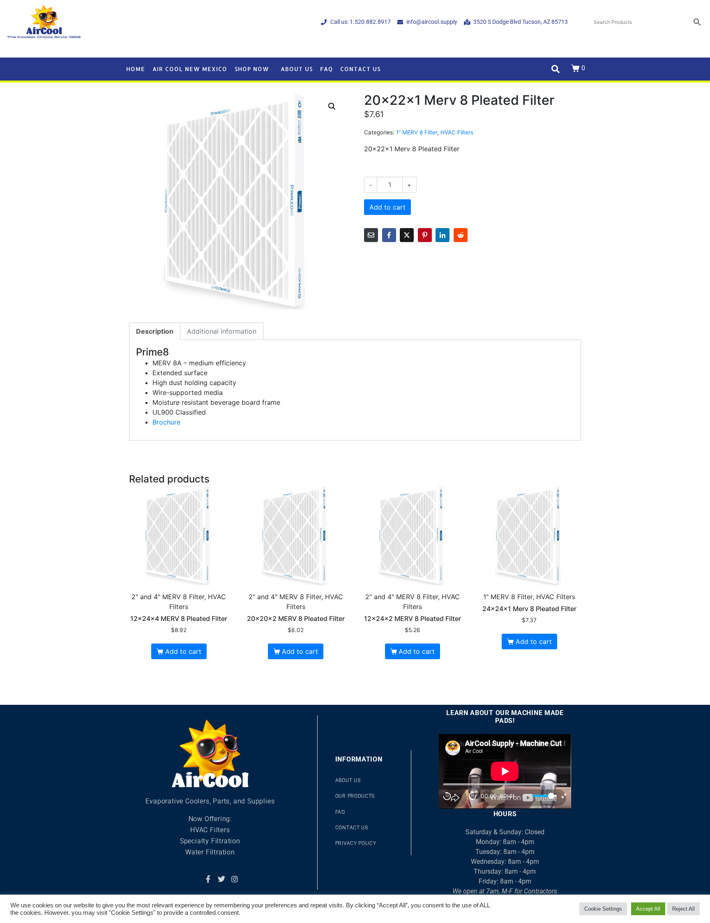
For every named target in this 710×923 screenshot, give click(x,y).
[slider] (544, 796)
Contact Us (360, 68)
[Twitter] (221, 879)
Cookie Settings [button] (603, 909)
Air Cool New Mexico (189, 68)
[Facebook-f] (207, 879)
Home (135, 68)
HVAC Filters (456, 132)
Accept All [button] (648, 909)
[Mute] (524, 796)
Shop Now (252, 68)
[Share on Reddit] (461, 235)
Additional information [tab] (221, 331)
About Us (297, 68)
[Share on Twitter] (407, 235)
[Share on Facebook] (389, 235)
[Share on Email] (371, 235)
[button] (332, 106)
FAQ (326, 68)
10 (447, 796)
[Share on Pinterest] (425, 235)
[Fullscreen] (564, 796)
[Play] (459, 796)
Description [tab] (154, 331)
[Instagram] (234, 879)
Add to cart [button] (183, 651)
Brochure (166, 422)
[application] (505, 771)
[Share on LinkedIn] (443, 235)
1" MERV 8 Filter (416, 132)
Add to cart (387, 207)
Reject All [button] (683, 909)
